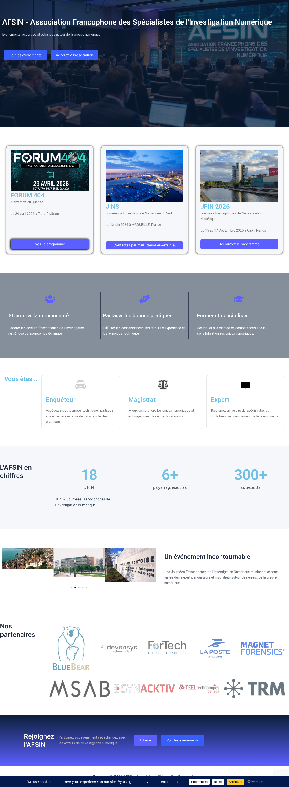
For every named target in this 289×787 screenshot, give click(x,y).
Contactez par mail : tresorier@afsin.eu (145, 245)
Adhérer (145, 740)
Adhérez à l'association (74, 55)
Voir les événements (25, 55)
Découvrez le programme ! (240, 244)
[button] (7, 566)
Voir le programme (50, 244)
